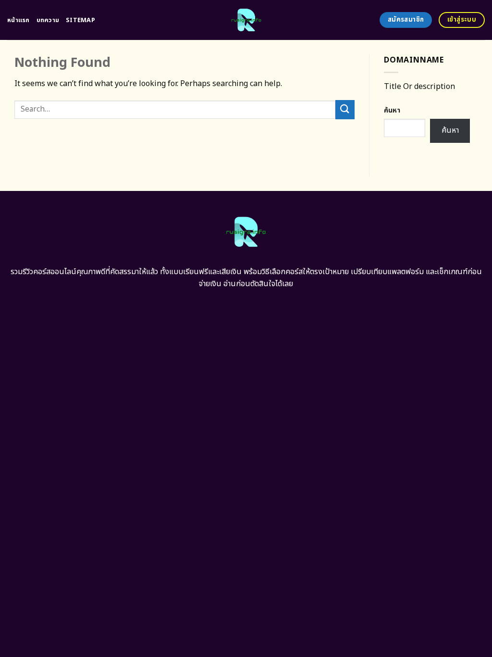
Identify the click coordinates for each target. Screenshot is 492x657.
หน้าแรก (18, 20)
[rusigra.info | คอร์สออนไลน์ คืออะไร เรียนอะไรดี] (246, 20)
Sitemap (80, 20)
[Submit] (345, 109)
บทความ (48, 20)
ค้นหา (392, 110)
